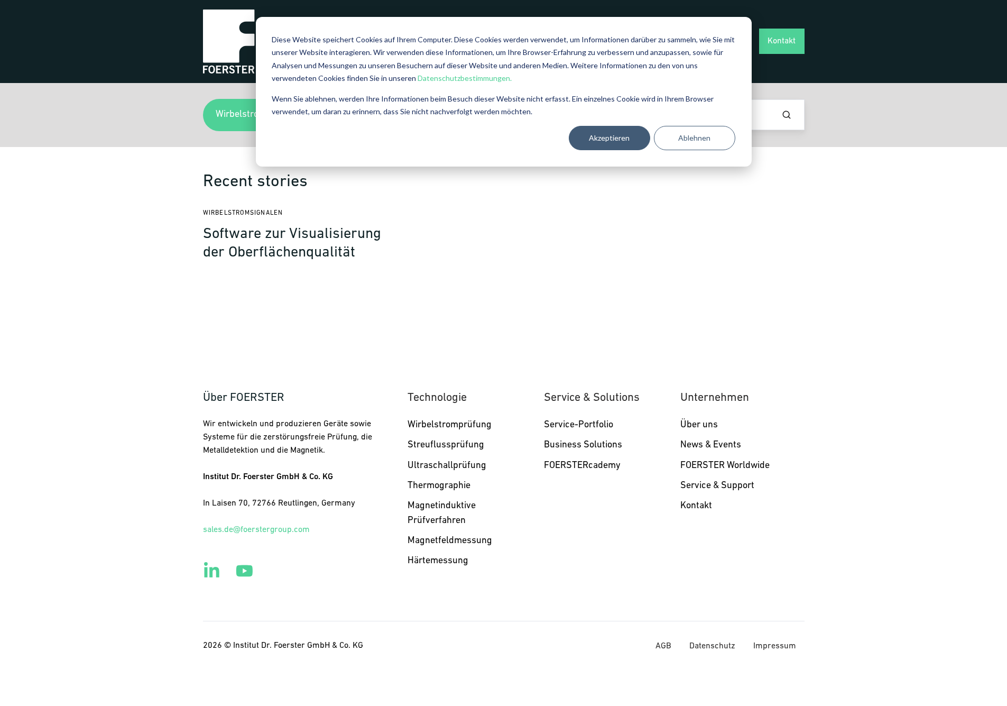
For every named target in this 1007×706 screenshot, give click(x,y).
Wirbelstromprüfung (450, 425)
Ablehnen (694, 137)
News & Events (710, 445)
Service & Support (717, 486)
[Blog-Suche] (786, 114)
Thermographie (439, 486)
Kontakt (782, 41)
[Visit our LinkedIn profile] (211, 571)
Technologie (437, 398)
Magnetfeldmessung (450, 541)
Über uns (699, 425)
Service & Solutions (592, 398)
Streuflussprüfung (446, 445)
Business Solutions (583, 445)
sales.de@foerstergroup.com (256, 530)
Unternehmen (714, 398)
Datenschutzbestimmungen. (465, 78)
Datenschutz (712, 646)
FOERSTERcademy (582, 466)
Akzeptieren (609, 137)
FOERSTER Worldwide (725, 466)
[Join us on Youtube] (244, 571)
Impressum (774, 646)
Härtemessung (438, 561)
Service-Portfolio (578, 425)
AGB (663, 646)
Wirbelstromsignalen (243, 213)
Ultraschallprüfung (447, 466)
